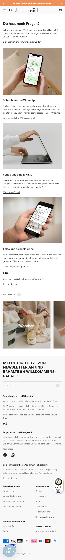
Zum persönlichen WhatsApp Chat (19, 117)
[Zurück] (3, 3)
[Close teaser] (15, 545)
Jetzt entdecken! (10, 478)
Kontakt (39, 491)
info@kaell (8, 183)
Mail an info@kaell (11, 192)
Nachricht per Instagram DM (16, 266)
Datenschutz (41, 506)
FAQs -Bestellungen (12, 506)
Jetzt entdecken (10, 283)
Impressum (41, 496)
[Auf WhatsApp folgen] (32, 424)
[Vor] (61, 3)
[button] (9, 550)
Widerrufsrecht (43, 511)
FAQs (5, 531)
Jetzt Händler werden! (46, 531)
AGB (38, 501)
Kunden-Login (9, 491)
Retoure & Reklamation (13, 501)
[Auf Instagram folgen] (5, 455)
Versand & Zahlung (12, 496)
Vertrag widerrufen (45, 516)
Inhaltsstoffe (9, 526)
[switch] (58, 491)
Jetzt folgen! (8, 448)
